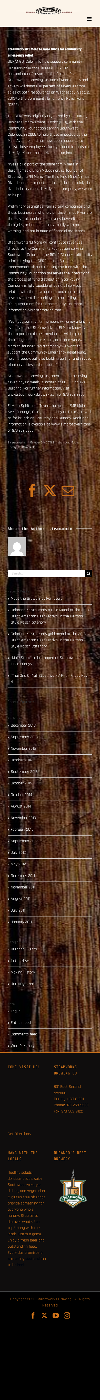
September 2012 (24, 841)
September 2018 (24, 737)
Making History (23, 972)
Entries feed (21, 1022)
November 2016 (23, 748)
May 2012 (18, 864)
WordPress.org (23, 1046)
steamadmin (19, 442)
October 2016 (21, 760)
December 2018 (23, 725)
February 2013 (22, 829)
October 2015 (21, 783)
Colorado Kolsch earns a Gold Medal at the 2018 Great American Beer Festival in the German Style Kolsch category (50, 616)
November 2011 (23, 887)
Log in (16, 1011)
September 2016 (24, 771)
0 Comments (27, 447)
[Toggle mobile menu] (89, 19)
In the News (62, 442)
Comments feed (24, 1034)
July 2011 (18, 910)
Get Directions (19, 1134)
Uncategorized (22, 984)
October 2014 (21, 795)
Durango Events (24, 949)
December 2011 (23, 875)
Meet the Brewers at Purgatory (36, 598)
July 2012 (18, 852)
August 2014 (21, 806)
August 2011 (20, 899)
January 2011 (21, 922)
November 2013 (23, 818)
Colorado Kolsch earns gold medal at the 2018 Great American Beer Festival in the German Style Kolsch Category (48, 640)
